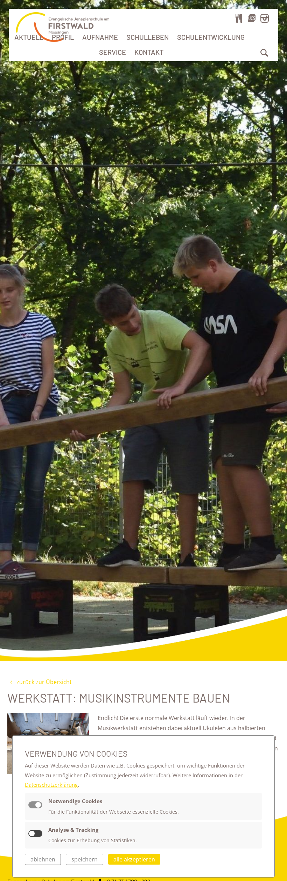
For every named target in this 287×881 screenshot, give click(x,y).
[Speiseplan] (239, 18)
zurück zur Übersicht (43, 682)
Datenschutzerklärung (51, 784)
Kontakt (148, 52)
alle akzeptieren (134, 859)
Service (112, 52)
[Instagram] (265, 18)
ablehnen (42, 859)
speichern (84, 859)
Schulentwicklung (211, 37)
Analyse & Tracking (73, 829)
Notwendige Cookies (75, 801)
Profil (63, 37)
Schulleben (147, 37)
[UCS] (251, 18)
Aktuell (28, 37)
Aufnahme (100, 37)
